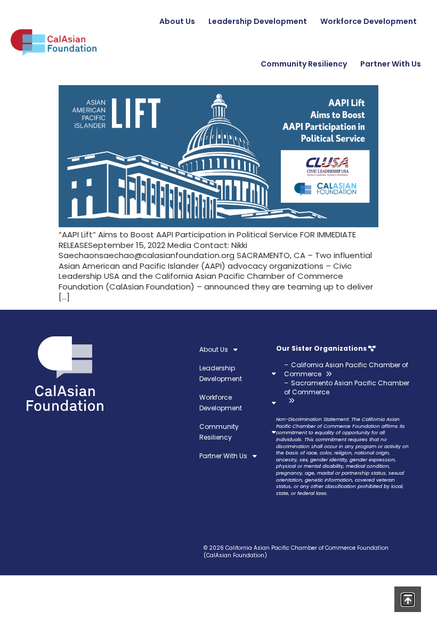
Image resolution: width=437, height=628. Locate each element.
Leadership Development (257, 21)
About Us (177, 21)
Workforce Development (368, 21)
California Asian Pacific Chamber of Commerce (346, 369)
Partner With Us (390, 64)
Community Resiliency (304, 64)
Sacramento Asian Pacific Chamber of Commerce (346, 387)
